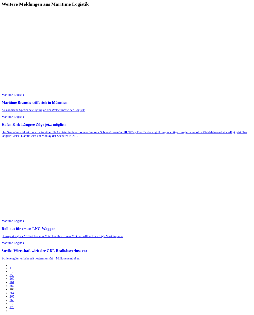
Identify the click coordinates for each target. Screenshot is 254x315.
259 (12, 275)
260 (12, 278)
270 (12, 307)
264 (12, 293)
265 (12, 296)
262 (12, 285)
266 (12, 300)
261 (12, 282)
